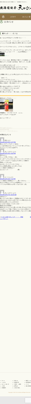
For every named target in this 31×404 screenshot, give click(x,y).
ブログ (9, 131)
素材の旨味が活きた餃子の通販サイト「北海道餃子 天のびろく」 (14, 1)
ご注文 (3, 386)
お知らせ (16, 380)
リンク (27, 384)
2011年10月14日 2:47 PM (8, 142)
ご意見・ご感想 (17, 384)
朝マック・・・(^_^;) (9, 33)
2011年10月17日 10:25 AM (8, 195)
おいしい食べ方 (5, 384)
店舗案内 (4, 387)
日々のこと (15, 131)
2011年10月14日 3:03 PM (8, 153)
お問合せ (16, 386)
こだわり (4, 382)
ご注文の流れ (17, 387)
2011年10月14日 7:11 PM (7, 179)
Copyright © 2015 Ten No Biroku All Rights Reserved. (19, 392)
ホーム (3, 380)
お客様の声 (16, 382)
